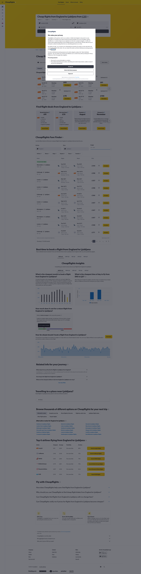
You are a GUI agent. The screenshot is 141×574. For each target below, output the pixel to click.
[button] (70, 66)
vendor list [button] (53, 49)
